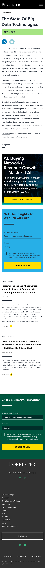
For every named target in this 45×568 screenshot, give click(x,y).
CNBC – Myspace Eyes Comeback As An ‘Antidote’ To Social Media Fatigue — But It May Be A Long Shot (21, 345)
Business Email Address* (12, 232)
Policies (4, 513)
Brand (4, 523)
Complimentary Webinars (11, 501)
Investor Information (9, 507)
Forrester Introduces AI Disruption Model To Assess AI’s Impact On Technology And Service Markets (20, 289)
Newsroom (5, 498)
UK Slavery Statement (9, 526)
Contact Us (6, 504)
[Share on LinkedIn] (4, 41)
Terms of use (8, 556)
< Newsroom (6, 12)
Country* (6, 243)
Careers (4, 510)
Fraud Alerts (6, 520)
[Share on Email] (12, 41)
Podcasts (5, 517)
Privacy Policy (21, 556)
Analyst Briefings (8, 494)
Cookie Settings (36, 556)
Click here (6, 133)
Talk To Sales (22, 536)
